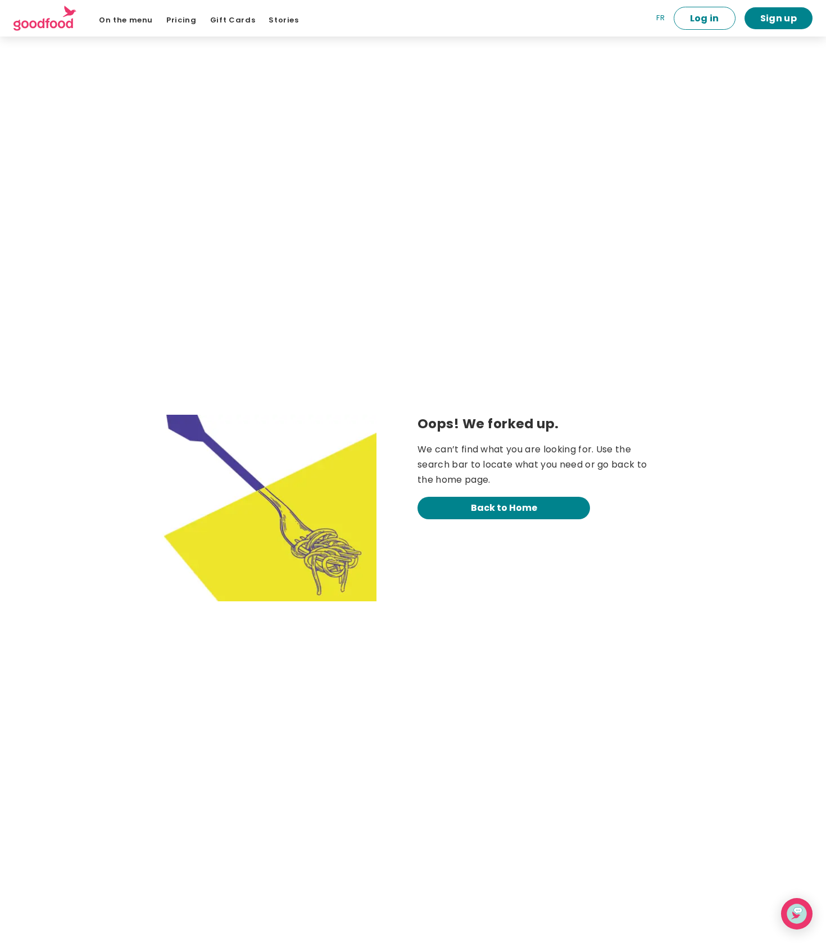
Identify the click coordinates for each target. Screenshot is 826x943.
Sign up (778, 18)
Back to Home (504, 507)
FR (660, 17)
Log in (704, 18)
